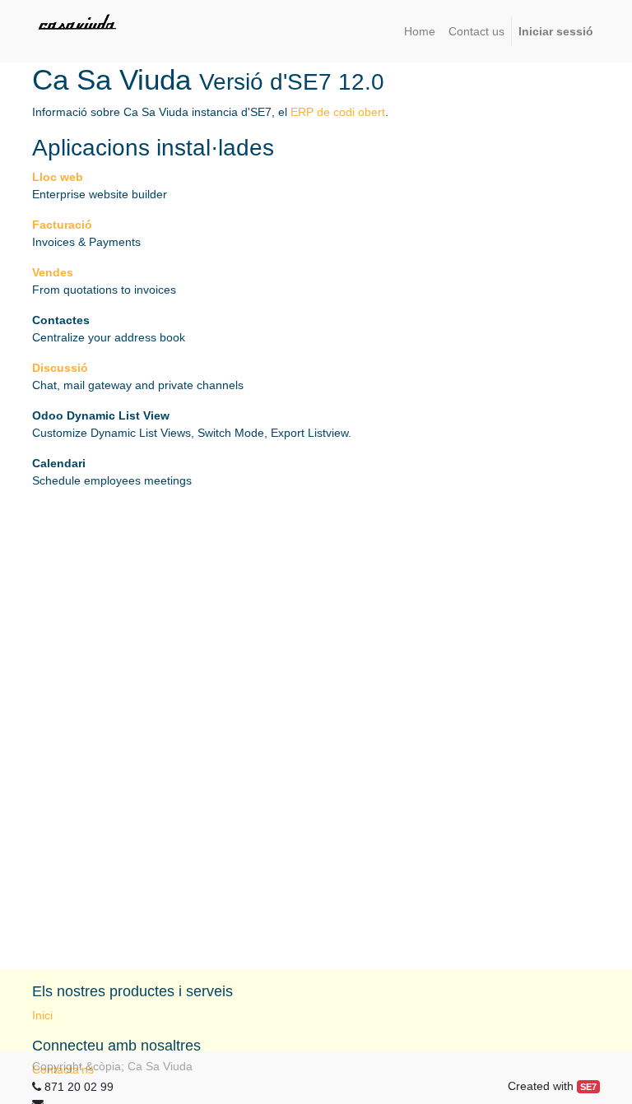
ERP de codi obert (337, 111)
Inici (42, 1015)
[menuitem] (419, 31)
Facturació (62, 224)
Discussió (60, 367)
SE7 (588, 1087)
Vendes (52, 272)
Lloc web (57, 176)
